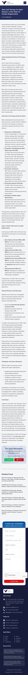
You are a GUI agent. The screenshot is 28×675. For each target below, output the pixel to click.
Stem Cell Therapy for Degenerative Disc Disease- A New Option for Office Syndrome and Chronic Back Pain (13, 479)
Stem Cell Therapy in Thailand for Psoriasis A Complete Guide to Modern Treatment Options (14, 512)
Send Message (14, 581)
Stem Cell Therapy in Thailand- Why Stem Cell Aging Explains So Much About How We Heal (14, 499)
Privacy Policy (17, 669)
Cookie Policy (9, 669)
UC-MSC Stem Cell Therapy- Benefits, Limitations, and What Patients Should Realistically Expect (12, 492)
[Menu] (25, 2)
